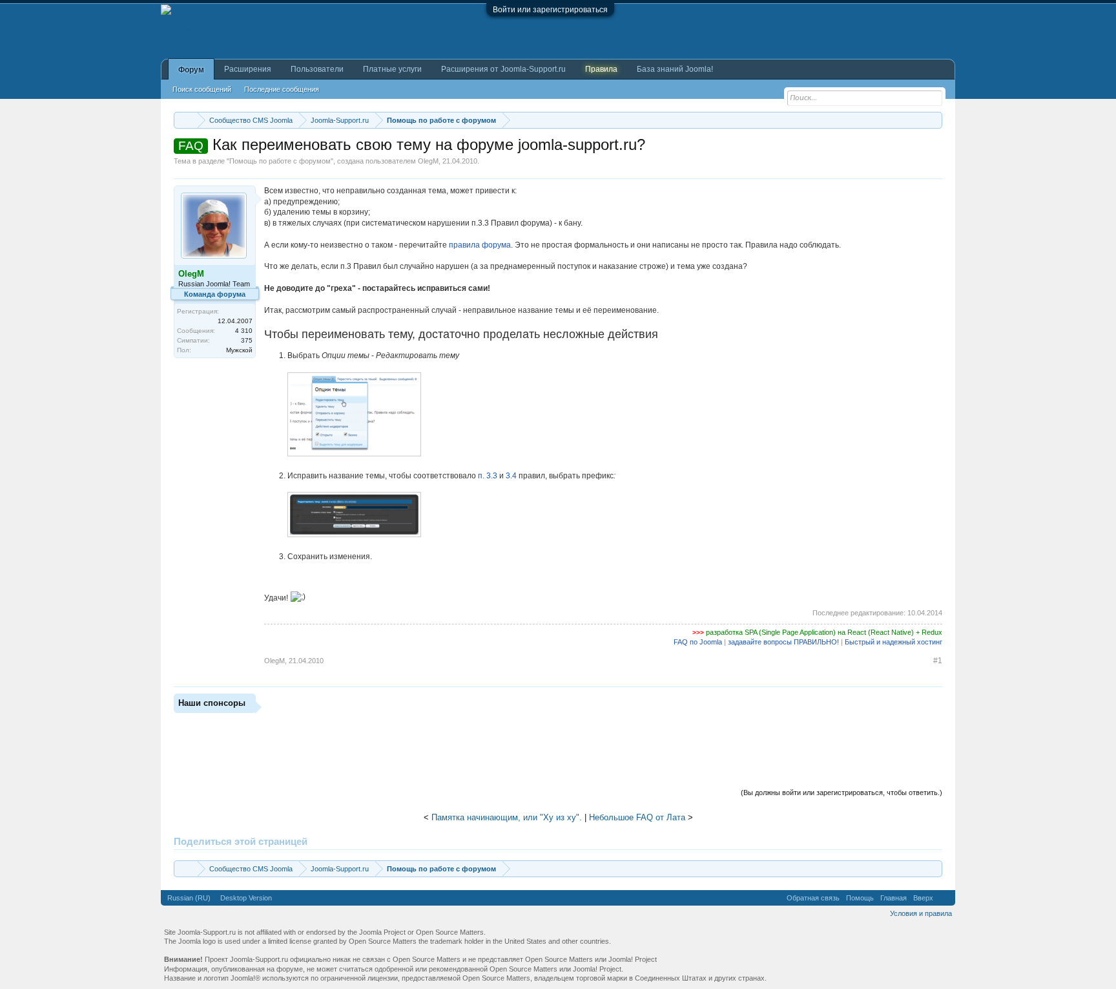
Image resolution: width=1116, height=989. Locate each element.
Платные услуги (392, 69)
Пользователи (317, 69)
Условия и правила (921, 913)
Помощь (860, 898)
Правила (601, 69)
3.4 (511, 475)
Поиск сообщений (201, 89)
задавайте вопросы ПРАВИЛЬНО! (783, 642)
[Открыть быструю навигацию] (934, 120)
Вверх (923, 898)
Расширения (247, 69)
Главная (893, 898)
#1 (937, 660)
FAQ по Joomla (698, 642)
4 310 (244, 330)
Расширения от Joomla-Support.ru (503, 69)
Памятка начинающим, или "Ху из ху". (506, 817)
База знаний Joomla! (675, 69)
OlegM (428, 161)
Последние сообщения (281, 89)
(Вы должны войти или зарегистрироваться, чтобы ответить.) (841, 792)
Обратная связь (813, 898)
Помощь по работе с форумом (280, 161)
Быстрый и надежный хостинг (893, 642)
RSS (944, 897)
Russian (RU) (189, 898)
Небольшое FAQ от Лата (637, 817)
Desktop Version (246, 898)
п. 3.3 (487, 475)
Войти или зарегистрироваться (550, 9)
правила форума (480, 245)
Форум (191, 69)
